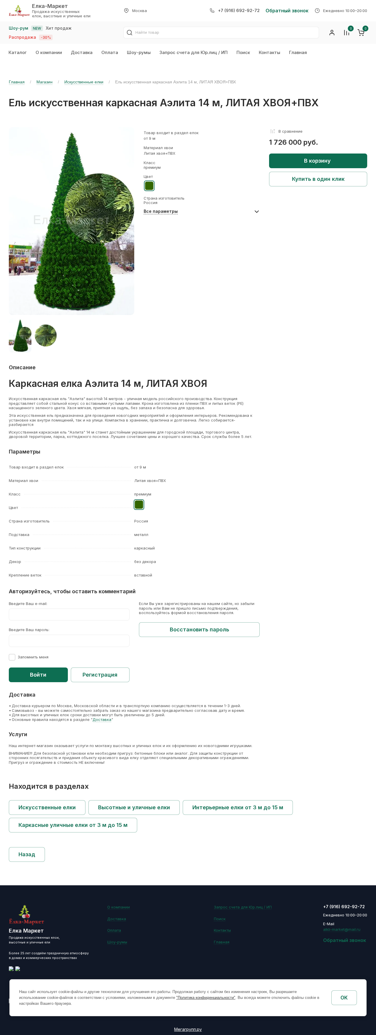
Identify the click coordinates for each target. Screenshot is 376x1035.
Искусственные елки (83, 82)
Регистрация (100, 675)
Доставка (82, 52)
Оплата (109, 52)
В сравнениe (290, 131)
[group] (45, 335)
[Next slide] (123, 335)
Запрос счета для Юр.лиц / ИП (194, 52)
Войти (38, 675)
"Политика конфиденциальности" (205, 997)
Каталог (18, 52)
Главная (298, 52)
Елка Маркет (26, 931)
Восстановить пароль (199, 629)
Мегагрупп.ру (188, 1029)
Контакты (269, 52)
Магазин (44, 82)
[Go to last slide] (20, 335)
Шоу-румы (139, 52)
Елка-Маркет (50, 6)
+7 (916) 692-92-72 (239, 10)
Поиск (243, 52)
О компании (49, 52)
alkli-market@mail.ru (341, 929)
